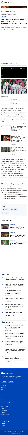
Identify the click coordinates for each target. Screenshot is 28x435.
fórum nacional (14, 209)
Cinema (2, 399)
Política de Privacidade (5, 414)
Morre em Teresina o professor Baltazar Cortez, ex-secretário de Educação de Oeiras (15, 351)
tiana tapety (5, 213)
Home (2, 408)
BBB (2, 391)
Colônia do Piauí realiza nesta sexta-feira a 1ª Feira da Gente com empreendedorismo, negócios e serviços (14, 327)
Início (2, 11)
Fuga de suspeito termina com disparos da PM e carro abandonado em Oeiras (15, 278)
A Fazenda (3, 387)
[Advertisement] (14, 46)
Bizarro (2, 393)
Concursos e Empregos (6, 402)
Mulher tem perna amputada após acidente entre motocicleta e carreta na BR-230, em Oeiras (15, 314)
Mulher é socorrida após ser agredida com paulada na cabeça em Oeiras (14, 285)
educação (5, 209)
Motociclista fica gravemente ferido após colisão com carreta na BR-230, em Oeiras (14, 306)
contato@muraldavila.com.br (7, 421)
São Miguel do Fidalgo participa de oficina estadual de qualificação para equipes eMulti (14, 343)
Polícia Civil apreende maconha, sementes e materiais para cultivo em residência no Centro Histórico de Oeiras (14, 292)
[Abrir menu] (21, 2)
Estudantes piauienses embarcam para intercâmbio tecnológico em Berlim (17, 227)
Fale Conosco (4, 410)
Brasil (2, 395)
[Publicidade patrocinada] (14, 7)
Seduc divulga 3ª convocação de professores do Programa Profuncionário (18, 243)
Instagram (11, 381)
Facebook (4, 381)
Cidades (3, 425)
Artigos (2, 389)
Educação (12, 11)
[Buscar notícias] (25, 2)
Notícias (7, 11)
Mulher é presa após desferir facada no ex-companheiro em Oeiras (15, 299)
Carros (2, 397)
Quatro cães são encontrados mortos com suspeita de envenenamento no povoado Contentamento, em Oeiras (14, 335)
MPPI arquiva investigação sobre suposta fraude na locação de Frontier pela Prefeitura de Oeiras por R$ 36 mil (15, 358)
